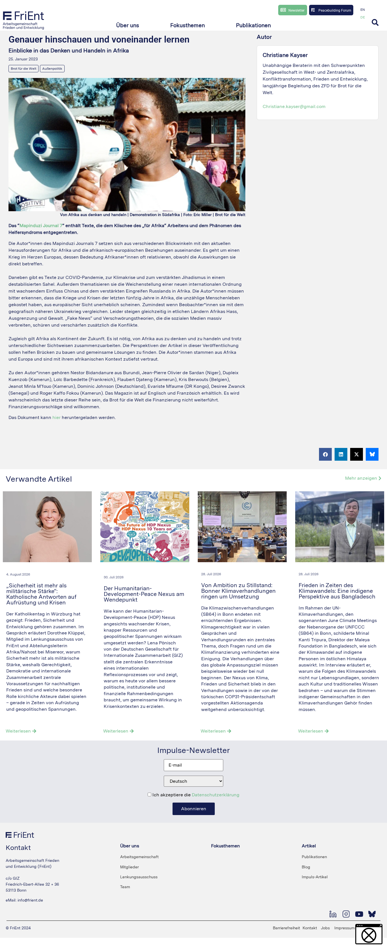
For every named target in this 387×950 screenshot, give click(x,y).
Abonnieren (193, 808)
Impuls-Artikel (315, 877)
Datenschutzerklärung (215, 794)
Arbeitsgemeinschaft (139, 856)
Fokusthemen (225, 846)
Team (125, 887)
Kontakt (310, 928)
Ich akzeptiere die (195, 795)
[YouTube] (359, 914)
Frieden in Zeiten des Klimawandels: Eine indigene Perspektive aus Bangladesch (338, 591)
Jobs (325, 928)
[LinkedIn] (333, 914)
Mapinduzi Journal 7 (41, 225)
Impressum (344, 928)
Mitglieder (129, 867)
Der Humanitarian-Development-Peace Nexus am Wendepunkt (144, 594)
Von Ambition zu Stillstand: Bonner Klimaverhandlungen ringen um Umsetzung (238, 591)
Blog (306, 867)
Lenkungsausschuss (139, 877)
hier (56, 417)
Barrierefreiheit (286, 928)
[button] (128, 26)
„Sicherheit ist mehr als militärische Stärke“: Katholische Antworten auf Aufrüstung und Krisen (41, 594)
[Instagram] (346, 914)
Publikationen (314, 856)
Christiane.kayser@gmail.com (294, 106)
